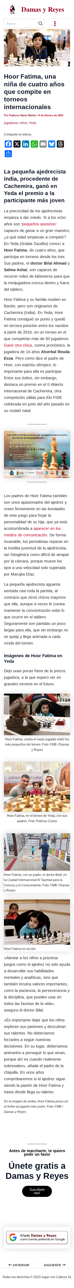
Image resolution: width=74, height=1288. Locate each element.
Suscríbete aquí (37, 1191)
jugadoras (11, 123)
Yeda (32, 123)
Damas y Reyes (42, 9)
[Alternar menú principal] (55, 23)
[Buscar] (41, 24)
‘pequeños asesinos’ (38, 224)
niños (23, 123)
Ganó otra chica (18, 345)
